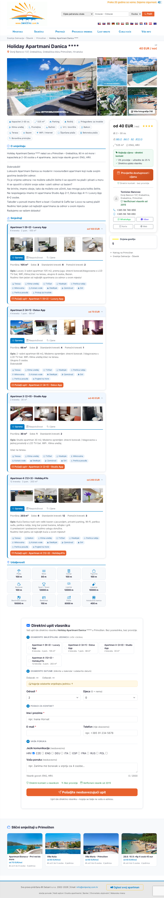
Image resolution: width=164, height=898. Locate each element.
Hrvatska (18, 31)
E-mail (31, 726)
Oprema (19, 257)
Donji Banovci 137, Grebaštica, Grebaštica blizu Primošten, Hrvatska (46, 51)
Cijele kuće (125, 31)
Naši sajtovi (58, 893)
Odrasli (31, 691)
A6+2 (119, 139)
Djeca (92, 691)
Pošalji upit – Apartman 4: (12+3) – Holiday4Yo (40, 553)
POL (102, 753)
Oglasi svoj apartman (126, 887)
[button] (133, 242)
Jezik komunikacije (45, 748)
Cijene (52, 257)
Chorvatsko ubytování (99, 893)
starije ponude (45, 893)
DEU (58, 753)
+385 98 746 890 (126, 214)
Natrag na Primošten (123, 252)
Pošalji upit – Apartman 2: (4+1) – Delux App (38, 385)
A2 (132, 139)
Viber (146, 219)
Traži (149, 14)
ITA (66, 753)
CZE (39, 753)
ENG (48, 753)
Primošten (41, 38)
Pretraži (60, 31)
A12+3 (139, 139)
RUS (93, 753)
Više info (146, 31)
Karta (124, 226)
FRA (84, 753)
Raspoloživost (36, 257)
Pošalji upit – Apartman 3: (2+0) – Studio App (39, 466)
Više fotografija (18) (143, 111)
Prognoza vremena (82, 31)
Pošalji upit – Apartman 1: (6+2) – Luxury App (39, 298)
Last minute (104, 31)
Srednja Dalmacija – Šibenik (20, 38)
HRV (29, 753)
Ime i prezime (35, 713)
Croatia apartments (72, 893)
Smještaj (39, 31)
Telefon (96, 726)
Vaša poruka (41, 759)
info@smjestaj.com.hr (87, 887)
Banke (85, 893)
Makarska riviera (118, 893)
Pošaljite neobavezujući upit (84, 792)
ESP (75, 753)
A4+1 (126, 139)
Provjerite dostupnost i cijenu (135, 174)
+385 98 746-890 (126, 210)
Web (145, 226)
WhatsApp (125, 219)
